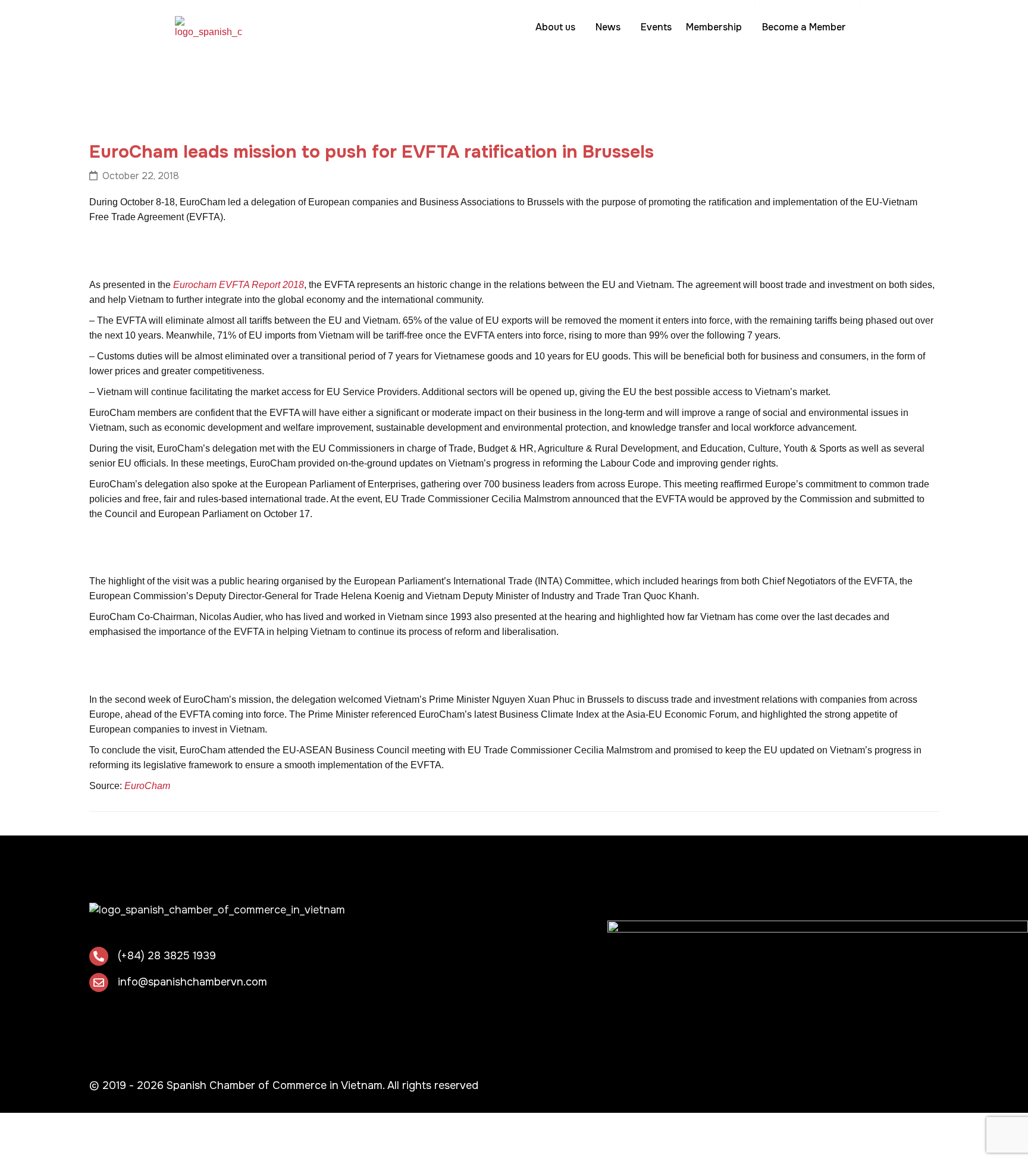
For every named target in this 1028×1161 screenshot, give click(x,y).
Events (656, 27)
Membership (714, 27)
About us (555, 27)
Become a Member (804, 27)
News (608, 27)
